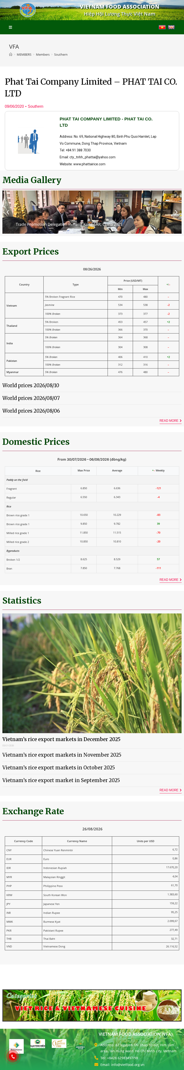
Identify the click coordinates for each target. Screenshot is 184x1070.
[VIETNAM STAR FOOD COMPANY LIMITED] (59, 1043)
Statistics (21, 600)
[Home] (10, 54)
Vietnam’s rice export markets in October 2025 (58, 768)
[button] (8, 212)
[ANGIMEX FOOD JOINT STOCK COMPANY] (80, 1046)
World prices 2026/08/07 (31, 398)
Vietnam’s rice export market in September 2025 (61, 780)
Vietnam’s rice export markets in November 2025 (61, 755)
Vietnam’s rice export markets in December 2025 (61, 739)
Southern (35, 106)
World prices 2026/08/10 (30, 385)
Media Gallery (31, 180)
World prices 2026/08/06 (31, 411)
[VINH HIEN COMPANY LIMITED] (37, 1043)
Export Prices (30, 251)
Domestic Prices (36, 442)
